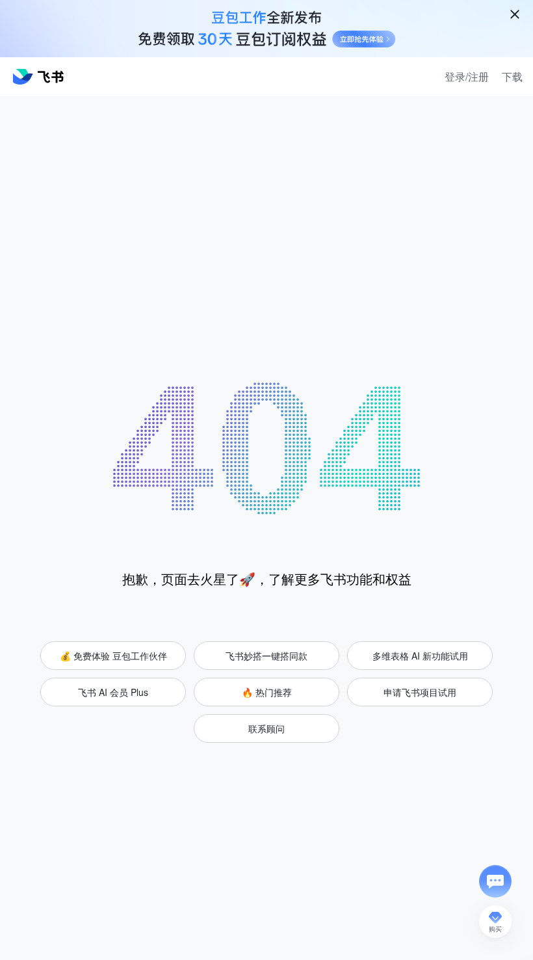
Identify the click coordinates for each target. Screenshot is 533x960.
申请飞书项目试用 (420, 692)
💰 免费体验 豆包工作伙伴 (113, 655)
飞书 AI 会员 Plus (113, 692)
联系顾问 (266, 728)
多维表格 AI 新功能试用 (420, 655)
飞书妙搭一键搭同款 (266, 655)
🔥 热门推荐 (267, 692)
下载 (512, 77)
